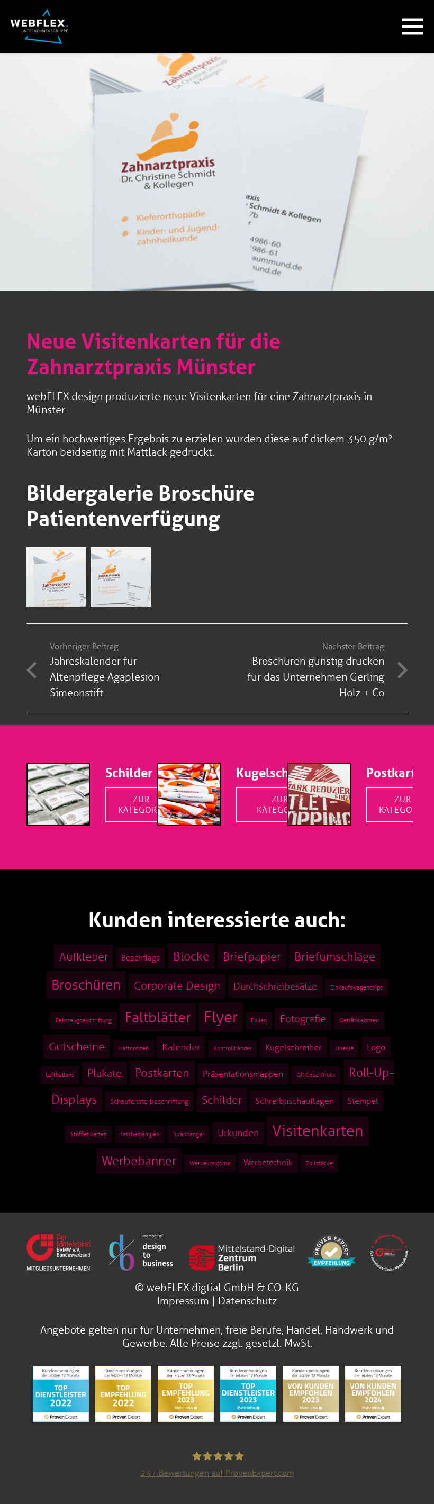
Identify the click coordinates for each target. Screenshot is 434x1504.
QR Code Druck (316, 1075)
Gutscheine (77, 1047)
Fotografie (303, 1019)
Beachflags (140, 958)
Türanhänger (188, 1134)
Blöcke (191, 956)
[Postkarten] (319, 770)
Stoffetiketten (88, 1134)
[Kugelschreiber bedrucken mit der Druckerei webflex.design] (189, 770)
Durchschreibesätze (275, 986)
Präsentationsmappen (243, 1073)
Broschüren (86, 984)
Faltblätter (158, 1017)
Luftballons (60, 1075)
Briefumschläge (334, 956)
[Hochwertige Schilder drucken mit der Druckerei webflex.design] (58, 770)
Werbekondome (209, 1163)
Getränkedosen (359, 1020)
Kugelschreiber (280, 773)
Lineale (344, 1048)
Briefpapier (252, 956)
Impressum (183, 1300)
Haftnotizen (133, 1048)
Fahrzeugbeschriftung (84, 1020)
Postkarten (398, 773)
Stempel (362, 1100)
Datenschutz (247, 1300)
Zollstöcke (319, 1163)
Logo (376, 1047)
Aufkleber (83, 957)
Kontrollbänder (232, 1048)
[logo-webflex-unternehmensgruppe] (39, 26)
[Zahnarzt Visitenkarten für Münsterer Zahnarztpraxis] (56, 577)
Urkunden (238, 1133)
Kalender (181, 1047)
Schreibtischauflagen (294, 1100)
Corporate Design (177, 986)
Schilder (129, 773)
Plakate (104, 1073)
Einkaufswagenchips (356, 987)
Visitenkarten (318, 1130)
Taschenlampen (139, 1134)
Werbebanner (139, 1161)
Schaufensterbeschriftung (149, 1101)
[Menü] (413, 26)
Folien (259, 1020)
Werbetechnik (268, 1162)
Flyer (221, 1017)
